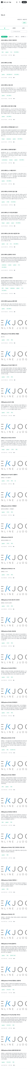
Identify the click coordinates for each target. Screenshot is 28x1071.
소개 (23, 28)
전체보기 (4, 36)
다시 (11, 52)
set (7, 243)
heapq (3, 449)
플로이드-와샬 (12, 955)
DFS (3, 786)
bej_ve (3, 15)
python (11, 36)
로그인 (24, 2)
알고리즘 (23, 36)
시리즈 (14, 28)
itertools (10, 159)
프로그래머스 (16, 52)
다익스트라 (8, 989)
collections (9, 138)
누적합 (8, 201)
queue (12, 222)
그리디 (8, 339)
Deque (3, 138)
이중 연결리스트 (9, 74)
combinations (4, 159)
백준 (17, 36)
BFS (2, 52)
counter (9, 264)
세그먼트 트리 (12, 749)
